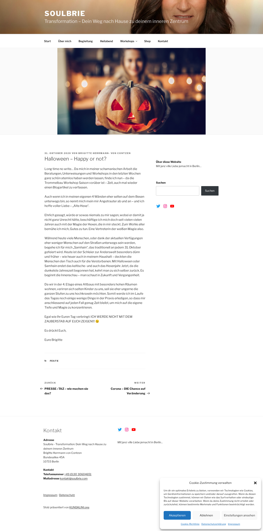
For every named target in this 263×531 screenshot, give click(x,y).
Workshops (127, 41)
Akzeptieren (177, 515)
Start (47, 41)
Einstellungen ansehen (239, 515)
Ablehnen (206, 515)
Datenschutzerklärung (213, 524)
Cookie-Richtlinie (190, 524)
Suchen (161, 182)
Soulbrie (64, 13)
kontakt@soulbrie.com (74, 478)
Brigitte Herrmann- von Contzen (104, 153)
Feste (54, 361)
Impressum (234, 524)
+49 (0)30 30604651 (77, 474)
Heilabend (106, 41)
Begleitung (86, 41)
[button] (255, 483)
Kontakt (163, 41)
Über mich (64, 41)
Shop (147, 41)
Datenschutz (67, 495)
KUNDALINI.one (79, 507)
